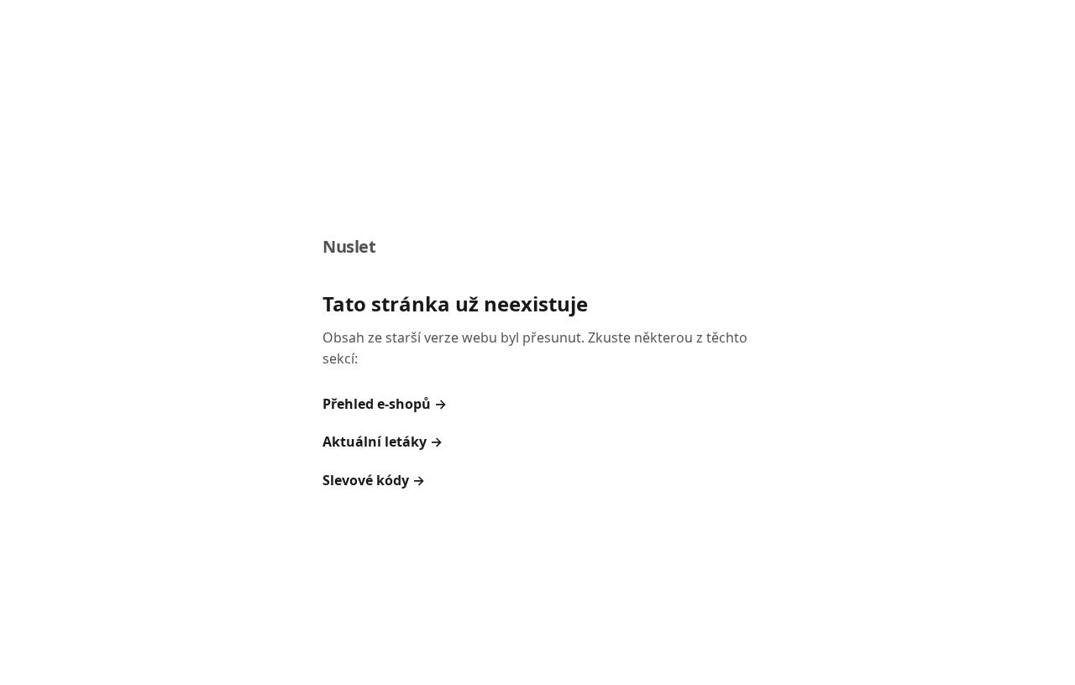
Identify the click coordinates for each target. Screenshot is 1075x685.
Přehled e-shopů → (384, 404)
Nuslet (349, 246)
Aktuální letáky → (382, 441)
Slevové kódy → (373, 480)
